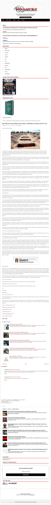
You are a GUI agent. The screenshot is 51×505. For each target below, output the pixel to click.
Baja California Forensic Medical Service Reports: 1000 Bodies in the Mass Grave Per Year (24, 123)
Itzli (5, 59)
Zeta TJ (6, 315)
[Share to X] (5, 318)
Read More (34, 326)
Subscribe (26, 474)
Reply (5, 373)
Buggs (6, 48)
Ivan (5, 61)
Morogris (6, 65)
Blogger (34, 502)
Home (3, 20)
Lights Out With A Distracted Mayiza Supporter (17, 436)
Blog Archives (15, 409)
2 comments (18, 125)
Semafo (6, 266)
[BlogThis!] (4, 318)
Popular (4, 409)
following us (32, 494)
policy (6, 43)
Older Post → (46, 363)
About (19, 20)
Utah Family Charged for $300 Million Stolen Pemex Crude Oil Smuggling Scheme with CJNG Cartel (26, 430)
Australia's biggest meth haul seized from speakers (19, 340)
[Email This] (2, 318)
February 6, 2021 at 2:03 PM (14, 369)
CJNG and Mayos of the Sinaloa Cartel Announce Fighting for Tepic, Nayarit (22, 411)
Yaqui (4, 125)
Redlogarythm (7, 69)
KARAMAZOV (7, 63)
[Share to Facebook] (6, 318)
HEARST (6, 56)
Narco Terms (8, 20)
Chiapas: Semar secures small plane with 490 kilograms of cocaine (22, 348)
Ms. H (6, 67)
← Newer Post (4, 363)
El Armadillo (7, 50)
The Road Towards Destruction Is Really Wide (16, 417)
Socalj (6, 71)
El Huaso (6, 52)
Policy (23, 20)
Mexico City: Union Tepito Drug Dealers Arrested (18, 332)
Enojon (6, 54)
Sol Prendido (7, 73)
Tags (9, 409)
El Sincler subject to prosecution (15, 356)
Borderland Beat (25, 502)
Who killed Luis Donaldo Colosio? (16, 324)
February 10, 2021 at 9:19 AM (14, 376)
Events (14, 20)
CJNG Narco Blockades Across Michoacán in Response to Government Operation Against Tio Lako (27, 443)
